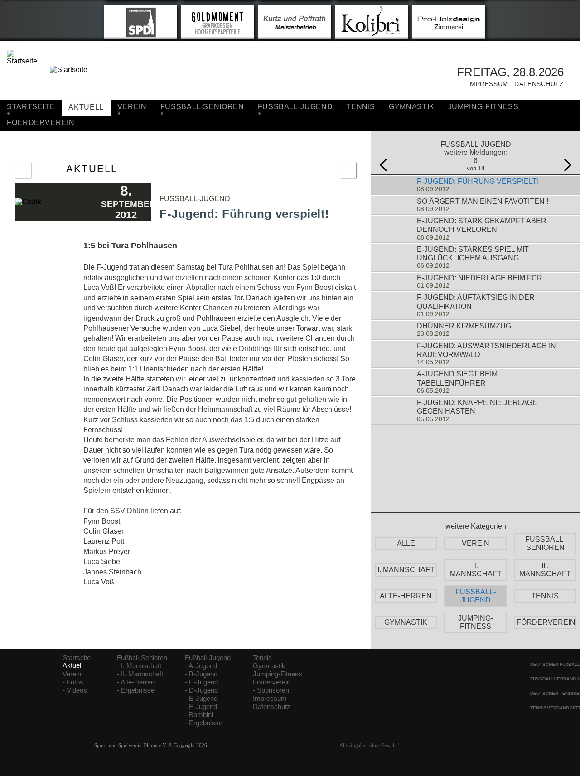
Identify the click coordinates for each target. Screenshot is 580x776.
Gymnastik (412, 107)
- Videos (75, 690)
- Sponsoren (271, 690)
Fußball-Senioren (142, 657)
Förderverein (271, 682)
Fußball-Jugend (208, 657)
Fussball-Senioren (202, 107)
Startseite (31, 107)
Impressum (485, 84)
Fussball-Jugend (295, 107)
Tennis (360, 107)
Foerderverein (40, 122)
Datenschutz (536, 84)
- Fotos (73, 682)
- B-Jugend (201, 674)
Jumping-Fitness (483, 107)
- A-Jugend (201, 666)
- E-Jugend (201, 698)
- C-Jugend (201, 682)
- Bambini (199, 714)
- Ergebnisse (136, 690)
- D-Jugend (201, 690)
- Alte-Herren (136, 682)
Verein (132, 107)
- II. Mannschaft (140, 674)
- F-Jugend (201, 706)
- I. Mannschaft (139, 666)
